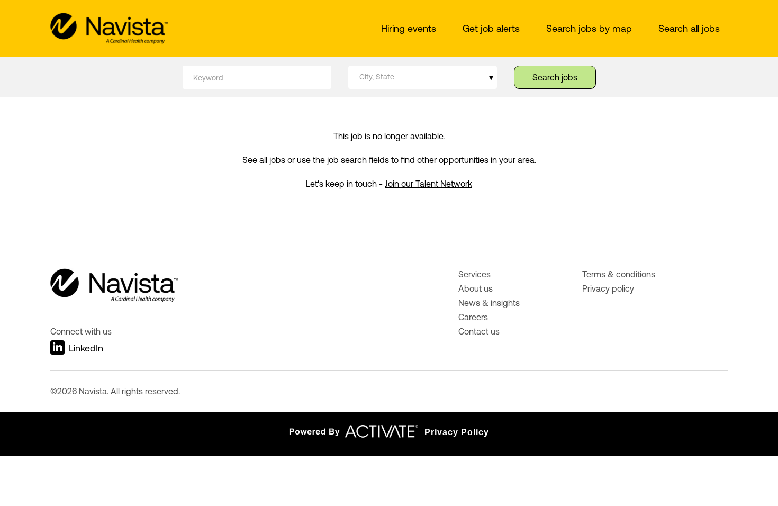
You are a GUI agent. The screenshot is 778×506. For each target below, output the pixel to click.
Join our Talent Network (428, 183)
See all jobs (263, 160)
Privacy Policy (456, 432)
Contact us (479, 331)
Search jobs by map (589, 28)
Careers (473, 317)
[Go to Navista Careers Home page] (109, 28)
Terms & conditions (618, 274)
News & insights (489, 303)
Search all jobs (689, 28)
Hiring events (408, 28)
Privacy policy (608, 288)
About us (475, 288)
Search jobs (554, 77)
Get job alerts (491, 28)
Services (474, 274)
